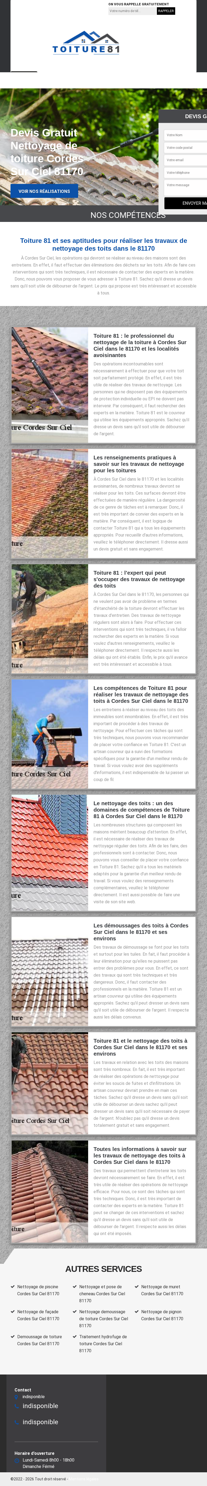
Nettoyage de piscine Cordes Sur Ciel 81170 (38, 1290)
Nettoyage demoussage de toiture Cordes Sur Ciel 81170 (103, 1318)
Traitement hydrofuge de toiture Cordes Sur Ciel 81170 (103, 1343)
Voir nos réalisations (44, 191)
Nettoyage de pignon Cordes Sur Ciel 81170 (162, 1315)
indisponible (27, 8)
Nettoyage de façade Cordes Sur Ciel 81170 (38, 1315)
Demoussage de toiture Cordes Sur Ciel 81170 (39, 1340)
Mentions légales (84, 1479)
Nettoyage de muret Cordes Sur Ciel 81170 (162, 1290)
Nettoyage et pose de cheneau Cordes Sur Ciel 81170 (102, 1293)
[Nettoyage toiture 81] (86, 43)
